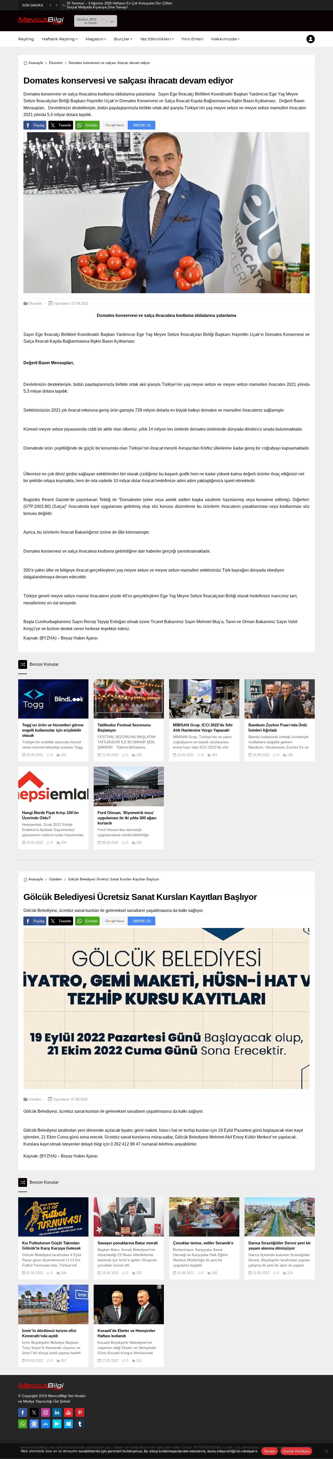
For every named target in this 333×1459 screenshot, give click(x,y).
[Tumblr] (79, 1423)
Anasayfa (36, 63)
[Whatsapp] (22, 1423)
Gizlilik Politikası (296, 1451)
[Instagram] (45, 1412)
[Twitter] (34, 1412)
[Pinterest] (79, 1412)
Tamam (269, 1451)
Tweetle (65, 125)
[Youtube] (68, 1412)
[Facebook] (22, 1412)
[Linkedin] (57, 1412)
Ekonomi (55, 63)
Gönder (91, 125)
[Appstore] (45, 1423)
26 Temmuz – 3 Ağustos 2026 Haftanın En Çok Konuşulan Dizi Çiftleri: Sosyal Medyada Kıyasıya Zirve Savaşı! (120, 5)
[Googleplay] (57, 1423)
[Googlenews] (34, 1423)
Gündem (55, 879)
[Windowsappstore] (68, 1423)
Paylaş (39, 125)
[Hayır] (326, 1451)
